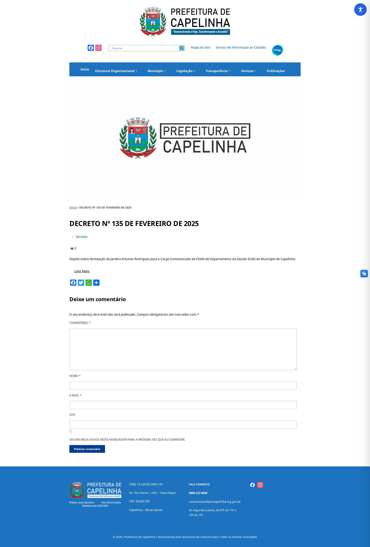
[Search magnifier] (181, 48)
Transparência (217, 71)
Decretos (81, 236)
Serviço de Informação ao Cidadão (241, 47)
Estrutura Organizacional (115, 71)
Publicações (276, 71)
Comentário (80, 323)
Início (85, 69)
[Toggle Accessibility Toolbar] (360, 9)
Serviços (247, 71)
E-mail (75, 395)
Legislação (184, 71)
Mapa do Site (200, 47)
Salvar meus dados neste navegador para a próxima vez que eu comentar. (127, 439)
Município (155, 71)
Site (72, 415)
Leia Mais (82, 271)
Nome (75, 376)
